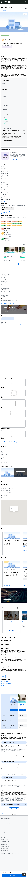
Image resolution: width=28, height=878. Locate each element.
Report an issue (4, 813)
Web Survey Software (5, 830)
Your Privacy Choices (5, 841)
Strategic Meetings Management (7, 828)
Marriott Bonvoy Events (9, 621)
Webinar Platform (4, 832)
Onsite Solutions (4, 820)
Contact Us (3, 837)
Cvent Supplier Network (5, 818)
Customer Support (4, 839)
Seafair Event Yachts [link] (9, 569)
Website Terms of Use (5, 848)
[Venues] (25, 2)
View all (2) (4, 53)
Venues (3, 5)
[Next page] (23, 256)
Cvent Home (3, 835)
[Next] (26, 34)
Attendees (3, 322)
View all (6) (3, 201)
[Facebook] (5, 676)
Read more (4, 144)
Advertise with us (4, 850)
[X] (2, 676)
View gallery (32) (21, 29)
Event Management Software (6, 823)
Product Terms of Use (5, 846)
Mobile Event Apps (4, 827)
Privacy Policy (4, 844)
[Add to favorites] (26, 9)
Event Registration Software (6, 825)
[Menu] (1, 2)
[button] (12, 324)
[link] (12, 564)
